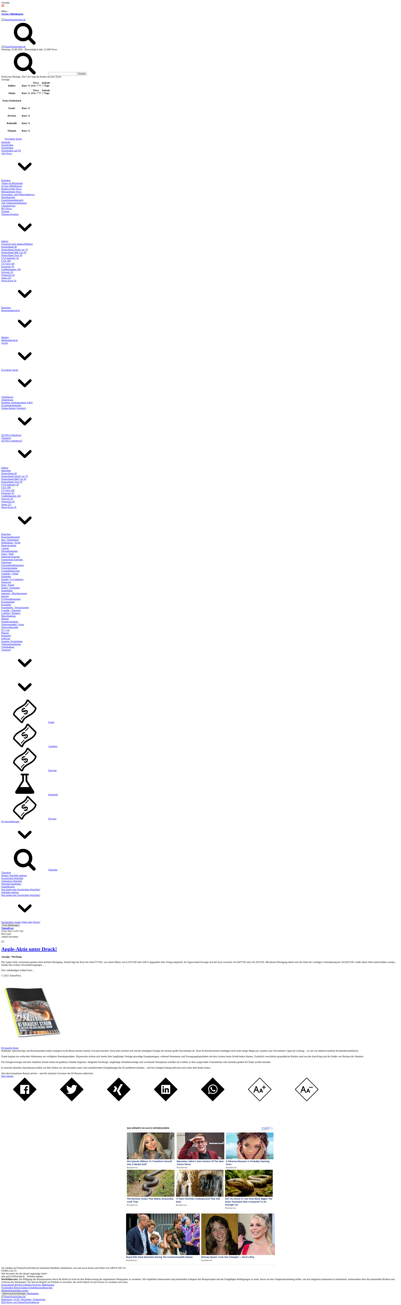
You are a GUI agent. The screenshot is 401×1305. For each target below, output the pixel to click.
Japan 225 (6, 278)
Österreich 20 (8, 275)
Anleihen (52, 746)
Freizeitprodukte (9, 568)
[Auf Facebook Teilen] (24, 1100)
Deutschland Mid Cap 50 (13, 252)
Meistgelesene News (11, 191)
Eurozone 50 (7, 266)
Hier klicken (7, 1076)
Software (5, 638)
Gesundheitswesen (10, 571)
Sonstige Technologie (12, 641)
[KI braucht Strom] (31, 1045)
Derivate (52, 770)
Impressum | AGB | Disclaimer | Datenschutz (23, 1299)
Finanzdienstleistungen (12, 565)
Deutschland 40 (9, 247)
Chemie (5, 548)
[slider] (6, 939)
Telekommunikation (11, 644)
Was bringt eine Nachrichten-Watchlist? (20, 889)
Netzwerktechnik (9, 627)
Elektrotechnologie (10, 556)
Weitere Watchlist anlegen (14, 875)
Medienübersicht (9, 340)
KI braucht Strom (9, 1048)
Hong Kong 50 (8, 280)
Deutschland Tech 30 (11, 255)
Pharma (5, 633)
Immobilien (7, 590)
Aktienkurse (7, 397)
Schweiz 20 (7, 272)
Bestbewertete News (11, 189)
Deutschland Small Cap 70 (14, 249)
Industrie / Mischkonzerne (14, 593)
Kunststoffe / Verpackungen (15, 607)
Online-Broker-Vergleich (13, 408)
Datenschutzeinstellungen (14, 1293)
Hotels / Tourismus (10, 587)
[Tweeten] (71, 1100)
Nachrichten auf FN (11, 150)
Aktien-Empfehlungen (32, 1287)
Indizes (4, 241)
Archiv (4, 343)
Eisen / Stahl (7, 554)
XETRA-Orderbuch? (11, 440)
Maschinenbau (8, 616)
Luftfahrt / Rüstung (10, 613)
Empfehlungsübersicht (12, 200)
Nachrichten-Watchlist (12, 878)
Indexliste (6, 470)
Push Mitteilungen (11, 925)
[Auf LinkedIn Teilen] (165, 1100)
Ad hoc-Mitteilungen (12, 14)
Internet (5, 596)
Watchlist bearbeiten (11, 884)
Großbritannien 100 (11, 269)
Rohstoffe (6, 635)
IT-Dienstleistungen (11, 599)
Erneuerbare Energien (12, 559)
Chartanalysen (8, 205)
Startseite (5, 142)
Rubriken (5, 180)
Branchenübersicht (10, 310)
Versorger (6, 650)
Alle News (6, 153)
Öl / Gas (5, 630)
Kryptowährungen (10, 821)
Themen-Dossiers (10, 214)
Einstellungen (8, 886)
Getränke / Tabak (9, 573)
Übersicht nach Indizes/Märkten (17, 244)
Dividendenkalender (11, 405)
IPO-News (6, 208)
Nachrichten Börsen (11, 1287)
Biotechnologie (8, 545)
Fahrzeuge (6, 562)
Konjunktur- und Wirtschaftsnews (18, 194)
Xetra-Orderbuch (25, 1285)
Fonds (51, 722)
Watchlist (52, 869)
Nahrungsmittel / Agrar (12, 624)
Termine (5, 211)
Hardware (6, 582)
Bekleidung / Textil (10, 542)
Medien (5, 337)
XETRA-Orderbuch (11, 435)
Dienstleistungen (9, 551)
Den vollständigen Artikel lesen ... (18, 970)
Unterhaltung (7, 647)
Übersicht (6, 438)
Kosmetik (6, 604)
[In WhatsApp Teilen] (212, 1100)
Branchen (6, 307)
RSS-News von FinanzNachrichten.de (20, 1302)
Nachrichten (7, 145)
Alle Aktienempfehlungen (14, 203)
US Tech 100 (7, 263)
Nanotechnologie (9, 621)
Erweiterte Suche (13, 139)
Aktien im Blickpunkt (12, 183)
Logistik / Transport (11, 610)
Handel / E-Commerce (12, 579)
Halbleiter (6, 576)
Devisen (52, 818)
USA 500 (6, 261)
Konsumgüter (8, 602)
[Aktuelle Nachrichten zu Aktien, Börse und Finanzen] (13, 19)
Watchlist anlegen (10, 892)
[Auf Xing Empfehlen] (118, 1100)
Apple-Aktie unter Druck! (29, 949)
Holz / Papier (7, 585)
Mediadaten (33, 1293)
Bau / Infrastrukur (10, 540)
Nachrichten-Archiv (19, 1290)
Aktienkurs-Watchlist (11, 881)
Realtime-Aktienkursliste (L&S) (17, 402)
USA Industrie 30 (10, 258)
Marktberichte (8, 197)
